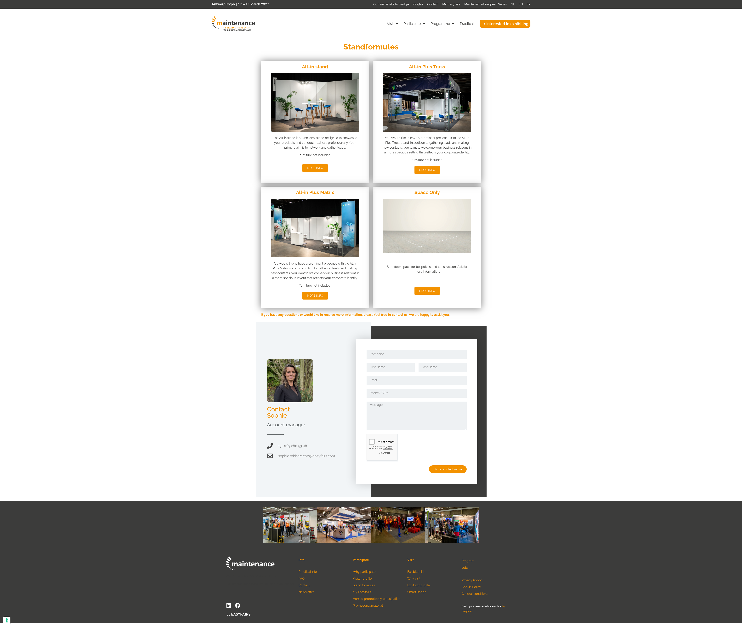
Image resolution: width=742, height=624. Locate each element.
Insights (418, 4)
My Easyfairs (451, 4)
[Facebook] (237, 605)
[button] (505, 24)
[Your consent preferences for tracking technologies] (6, 620)
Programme (440, 24)
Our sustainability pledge (391, 4)
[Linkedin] (228, 605)
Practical (467, 24)
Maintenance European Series (485, 4)
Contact (432, 4)
